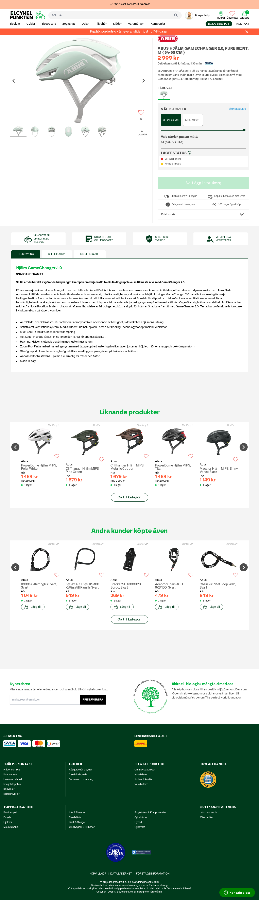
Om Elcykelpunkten (145, 770)
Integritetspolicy (12, 784)
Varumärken (136, 23)
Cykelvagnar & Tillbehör (81, 827)
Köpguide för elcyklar (80, 770)
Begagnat (68, 23)
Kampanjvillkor (11, 794)
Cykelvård (140, 827)
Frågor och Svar (11, 770)
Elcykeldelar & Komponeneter (150, 812)
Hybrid (138, 822)
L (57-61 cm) (192, 119)
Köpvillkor (8, 789)
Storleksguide (237, 109)
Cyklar (31, 23)
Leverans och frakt (13, 779)
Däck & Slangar (77, 822)
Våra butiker (141, 784)
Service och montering (81, 779)
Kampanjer (158, 23)
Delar (85, 23)
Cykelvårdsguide (78, 774)
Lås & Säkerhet (77, 812)
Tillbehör (101, 23)
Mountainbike (10, 827)
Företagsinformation (153, 873)
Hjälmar (7, 822)
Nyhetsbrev (141, 774)
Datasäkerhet (121, 873)
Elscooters (49, 23)
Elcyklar (15, 23)
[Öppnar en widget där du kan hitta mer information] (237, 893)
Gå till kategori (129, 497)
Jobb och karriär (143, 779)
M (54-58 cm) (170, 119)
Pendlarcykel (10, 812)
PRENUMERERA (93, 699)
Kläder (117, 23)
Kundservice (10, 774)
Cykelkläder (75, 817)
